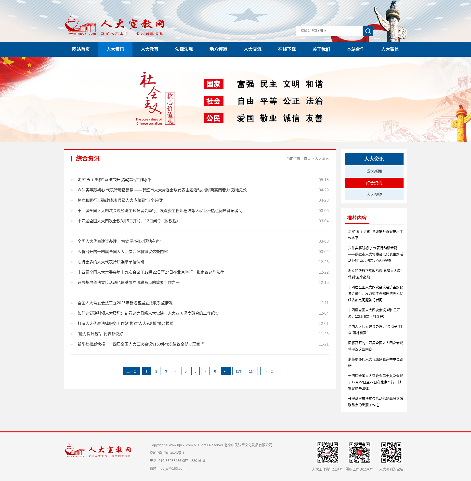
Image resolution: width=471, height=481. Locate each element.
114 (252, 371)
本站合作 (356, 49)
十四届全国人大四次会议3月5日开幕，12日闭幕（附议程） (374, 313)
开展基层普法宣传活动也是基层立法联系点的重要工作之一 (375, 402)
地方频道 (218, 49)
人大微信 (390, 49)
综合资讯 (374, 183)
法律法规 (184, 49)
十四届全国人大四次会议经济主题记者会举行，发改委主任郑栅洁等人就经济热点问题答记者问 (375, 293)
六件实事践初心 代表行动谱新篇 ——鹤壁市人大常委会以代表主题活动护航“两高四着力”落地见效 (375, 254)
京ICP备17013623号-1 (167, 453)
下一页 (268, 371)
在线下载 (287, 49)
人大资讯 (115, 49)
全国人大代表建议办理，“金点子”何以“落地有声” (375, 329)
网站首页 (81, 49)
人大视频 (374, 194)
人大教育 (149, 49)
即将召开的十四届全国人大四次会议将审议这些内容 (375, 346)
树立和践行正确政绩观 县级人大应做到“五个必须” (374, 274)
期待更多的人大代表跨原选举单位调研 (375, 362)
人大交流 (253, 49)
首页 (307, 158)
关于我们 (321, 49)
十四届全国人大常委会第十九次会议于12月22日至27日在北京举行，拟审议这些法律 (375, 382)
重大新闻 (374, 171)
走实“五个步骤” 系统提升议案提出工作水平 (375, 234)
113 (238, 371)
